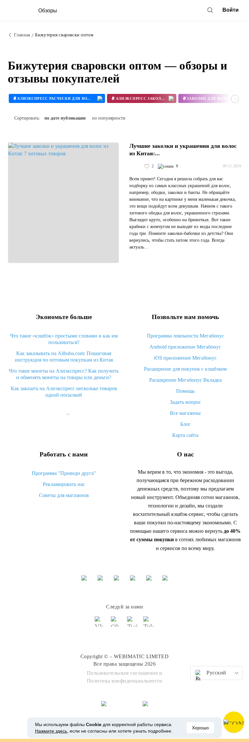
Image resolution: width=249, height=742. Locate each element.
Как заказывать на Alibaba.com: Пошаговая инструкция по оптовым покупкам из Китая (64, 357)
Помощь (185, 391)
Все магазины (185, 413)
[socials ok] (116, 624)
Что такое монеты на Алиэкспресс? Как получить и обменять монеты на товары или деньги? (64, 374)
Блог (185, 424)
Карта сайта (185, 435)
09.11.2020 (232, 166)
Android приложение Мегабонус (185, 347)
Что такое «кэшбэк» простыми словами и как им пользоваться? (64, 339)
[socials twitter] (132, 624)
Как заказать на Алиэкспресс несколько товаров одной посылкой (64, 392)
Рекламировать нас (64, 484)
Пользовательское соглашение (122, 673)
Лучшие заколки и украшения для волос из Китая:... (183, 150)
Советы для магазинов (64, 495)
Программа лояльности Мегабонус (185, 336)
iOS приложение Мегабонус (185, 358)
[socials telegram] (149, 624)
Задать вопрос (185, 402)
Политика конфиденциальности (124, 681)
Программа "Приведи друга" (64, 473)
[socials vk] (100, 624)
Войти (230, 10)
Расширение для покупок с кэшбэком (185, 369)
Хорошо (200, 727)
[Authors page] (136, 166)
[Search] (210, 10)
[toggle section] (68, 414)
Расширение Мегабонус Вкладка (185, 380)
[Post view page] (63, 202)
